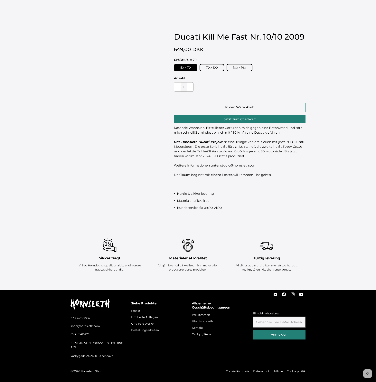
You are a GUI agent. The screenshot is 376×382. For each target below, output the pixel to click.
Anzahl (179, 78)
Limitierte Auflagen (156, 7)
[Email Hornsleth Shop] (275, 294)
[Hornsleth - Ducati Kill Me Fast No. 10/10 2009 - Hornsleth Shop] (114, 63)
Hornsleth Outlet (246, 7)
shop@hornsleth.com (85, 326)
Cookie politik (296, 371)
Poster (133, 7)
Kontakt (197, 327)
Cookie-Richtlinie (237, 371)
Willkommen (201, 315)
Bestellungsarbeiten (215, 7)
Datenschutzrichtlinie (268, 371)
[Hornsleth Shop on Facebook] (284, 294)
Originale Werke (185, 7)
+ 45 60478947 (80, 318)
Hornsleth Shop (91, 371)
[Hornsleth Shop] (25, 8)
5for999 (119, 7)
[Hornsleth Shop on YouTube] (301, 294)
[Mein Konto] (334, 8)
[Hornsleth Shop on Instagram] (292, 294)
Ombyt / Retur (202, 334)
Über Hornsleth (202, 321)
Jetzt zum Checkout (240, 119)
